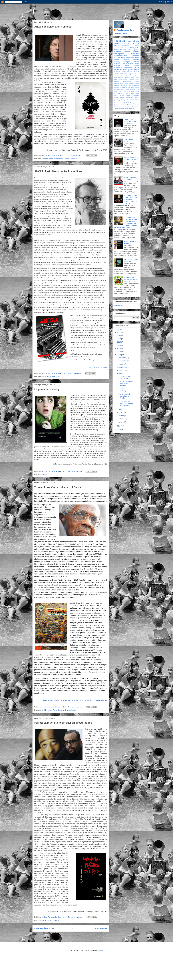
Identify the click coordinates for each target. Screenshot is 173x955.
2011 (119, 426)
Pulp (124, 103)
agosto (122, 370)
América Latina (47, 710)
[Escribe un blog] (89, 155)
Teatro (126, 43)
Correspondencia (127, 81)
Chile (115, 79)
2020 (119, 336)
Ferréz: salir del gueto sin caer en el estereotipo (63, 722)
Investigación (119, 54)
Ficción (126, 66)
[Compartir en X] (91, 155)
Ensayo (133, 48)
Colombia (129, 64)
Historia (136, 52)
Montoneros (118, 70)
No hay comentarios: (75, 155)
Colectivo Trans (134, 79)
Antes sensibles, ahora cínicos (52, 26)
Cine (123, 64)
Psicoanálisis (118, 103)
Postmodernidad (120, 56)
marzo (121, 416)
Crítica (136, 64)
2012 (119, 355)
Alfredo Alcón (125, 76)
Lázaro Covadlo (119, 95)
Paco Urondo (127, 72)
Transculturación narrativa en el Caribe (58, 487)
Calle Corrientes (119, 77)
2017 (119, 339)
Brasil (44, 920)
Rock (127, 103)
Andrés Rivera (134, 76)
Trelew (116, 74)
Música (117, 46)
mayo (121, 412)
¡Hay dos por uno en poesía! (130, 178)
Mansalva (128, 95)
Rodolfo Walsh (55, 377)
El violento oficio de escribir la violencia (131, 158)
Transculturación (58, 710)
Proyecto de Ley (134, 101)
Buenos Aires (58, 159)
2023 (119, 329)
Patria (137, 99)
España (123, 85)
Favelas (49, 920)
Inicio (73, 928)
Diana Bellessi (124, 83)
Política (117, 43)
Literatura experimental (132, 93)
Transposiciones (70, 710)
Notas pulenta (128, 70)
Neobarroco (129, 97)
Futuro (137, 87)
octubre (122, 364)
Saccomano (122, 104)
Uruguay (117, 62)
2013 (119, 352)
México (122, 97)
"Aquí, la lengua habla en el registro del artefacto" (131, 121)
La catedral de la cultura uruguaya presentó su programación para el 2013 (131, 199)
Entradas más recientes (44, 928)
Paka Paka (124, 99)
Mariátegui (136, 95)
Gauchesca (118, 68)
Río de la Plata (132, 41)
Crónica (127, 48)
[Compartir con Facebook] (93, 155)
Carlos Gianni (134, 77)
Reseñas (135, 56)
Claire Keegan (123, 79)
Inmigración (130, 91)
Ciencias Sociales (122, 52)
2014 (119, 348)
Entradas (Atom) (75, 936)
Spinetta (136, 60)
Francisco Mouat (129, 87)
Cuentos (136, 81)
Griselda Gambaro (130, 89)
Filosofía (67, 159)
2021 (119, 332)
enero (121, 422)
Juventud (117, 93)
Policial (136, 72)
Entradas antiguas (99, 928)
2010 (119, 429)
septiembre (123, 367)
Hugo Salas (122, 91)
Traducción (135, 106)
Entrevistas (130, 58)
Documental (132, 83)
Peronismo (135, 54)
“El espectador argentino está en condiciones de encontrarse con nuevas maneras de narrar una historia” (125, 222)
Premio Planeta (123, 101)
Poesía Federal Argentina (130, 242)
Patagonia (131, 99)
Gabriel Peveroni (119, 89)
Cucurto (117, 66)
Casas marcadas (130, 139)
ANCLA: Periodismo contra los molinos (58, 171)
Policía (116, 101)
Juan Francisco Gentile (52, 155)
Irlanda (137, 91)
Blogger (101, 950)
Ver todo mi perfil (120, 33)
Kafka (122, 93)
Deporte (116, 83)
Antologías (126, 62)
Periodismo (45, 377)
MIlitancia (126, 60)
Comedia (116, 81)
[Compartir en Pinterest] (96, 155)
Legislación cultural (131, 68)
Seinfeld (129, 104)
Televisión (126, 106)
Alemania (117, 76)
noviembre (123, 361)
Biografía (135, 50)
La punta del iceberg (46, 389)
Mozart (116, 97)
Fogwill (122, 87)
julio (120, 374)
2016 (119, 342)
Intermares (118, 305)
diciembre (123, 358)
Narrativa (73, 159)
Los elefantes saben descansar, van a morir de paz (131, 279)
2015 (119, 345)
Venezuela (123, 74)
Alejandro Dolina (47, 159)
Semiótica (136, 104)
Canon (127, 77)
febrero (122, 419)
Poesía (136, 43)
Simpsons (117, 106)
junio (121, 409)
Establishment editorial (132, 85)
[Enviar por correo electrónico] (87, 155)
